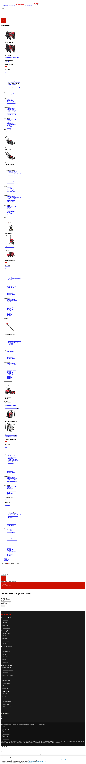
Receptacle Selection (11, 114)
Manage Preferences (65, 759)
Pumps (5, 401)
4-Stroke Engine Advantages (14, 341)
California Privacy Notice (41, 761)
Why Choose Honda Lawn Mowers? (16, 173)
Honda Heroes (6, 704)
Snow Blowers (7, 496)
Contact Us (5, 677)
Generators (6, 27)
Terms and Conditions (27, 762)
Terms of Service (6, 734)
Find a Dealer (6, 641)
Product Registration (11, 119)
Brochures (9, 99)
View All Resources (11, 103)
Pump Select (11, 463)
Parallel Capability (12, 84)
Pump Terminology (12, 459)
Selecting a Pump (12, 457)
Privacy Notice (6, 729)
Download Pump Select (13, 461)
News (4, 696)
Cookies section (25, 742)
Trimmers (6, 318)
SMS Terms (5, 736)
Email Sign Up (6, 628)
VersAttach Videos (11, 351)
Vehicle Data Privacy (7, 726)
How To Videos (10, 95)
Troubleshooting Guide (12, 478)
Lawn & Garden (7, 129)
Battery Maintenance (11, 113)
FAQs (4, 685)
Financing (9, 128)
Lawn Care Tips (10, 201)
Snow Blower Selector (13, 516)
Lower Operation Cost (13, 342)
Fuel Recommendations (12, 111)
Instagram (5, 625)
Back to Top (4, 746)
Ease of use (10, 343)
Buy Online (5, 643)
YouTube (5, 622)
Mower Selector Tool (12, 171)
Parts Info (9, 120)
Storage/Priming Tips (11, 481)
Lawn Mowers (7, 131)
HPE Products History (8, 706)
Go (3, 20)
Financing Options (11, 101)
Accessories (10, 85)
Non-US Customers (7, 699)
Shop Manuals (10, 122)
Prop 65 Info (6, 739)
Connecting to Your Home (14, 82)
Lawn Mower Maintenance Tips (14, 197)
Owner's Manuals (11, 108)
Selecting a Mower (12, 172)
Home (4, 584)
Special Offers (10, 100)
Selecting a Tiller (11, 277)
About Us (5, 693)
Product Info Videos (11, 93)
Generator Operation (11, 110)
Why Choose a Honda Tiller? (14, 278)
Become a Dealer (7, 701)
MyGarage (5, 688)
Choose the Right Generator (14, 80)
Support (8, 125)
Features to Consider (12, 513)
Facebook (5, 620)
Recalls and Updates (11, 124)
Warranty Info (10, 123)
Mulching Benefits (11, 200)
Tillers (5, 217)
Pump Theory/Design (13, 460)
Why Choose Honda (12, 455)
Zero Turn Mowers (8, 381)
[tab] (44, 131)
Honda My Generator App (14, 87)
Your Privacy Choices (7, 731)
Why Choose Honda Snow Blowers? (16, 514)
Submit (3, 606)
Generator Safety (11, 109)
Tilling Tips (9, 301)
